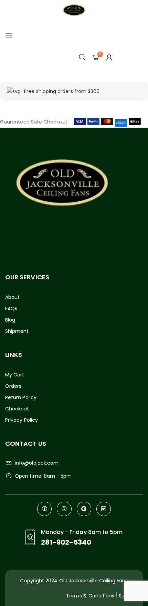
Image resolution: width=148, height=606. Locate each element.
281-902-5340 (66, 542)
